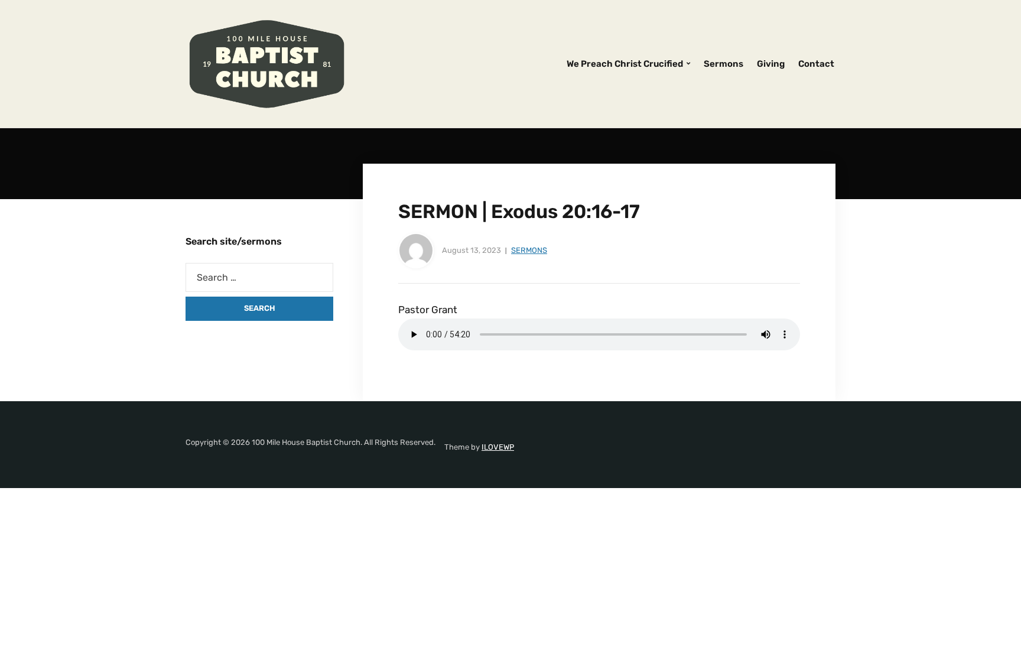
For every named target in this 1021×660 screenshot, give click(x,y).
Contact (816, 63)
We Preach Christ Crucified (625, 63)
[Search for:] (259, 277)
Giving (771, 63)
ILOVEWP (498, 447)
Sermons (723, 63)
